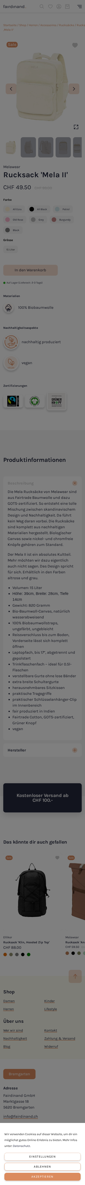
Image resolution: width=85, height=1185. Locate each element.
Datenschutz (21, 1146)
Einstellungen (42, 1156)
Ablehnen (42, 1166)
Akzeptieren (42, 1176)
